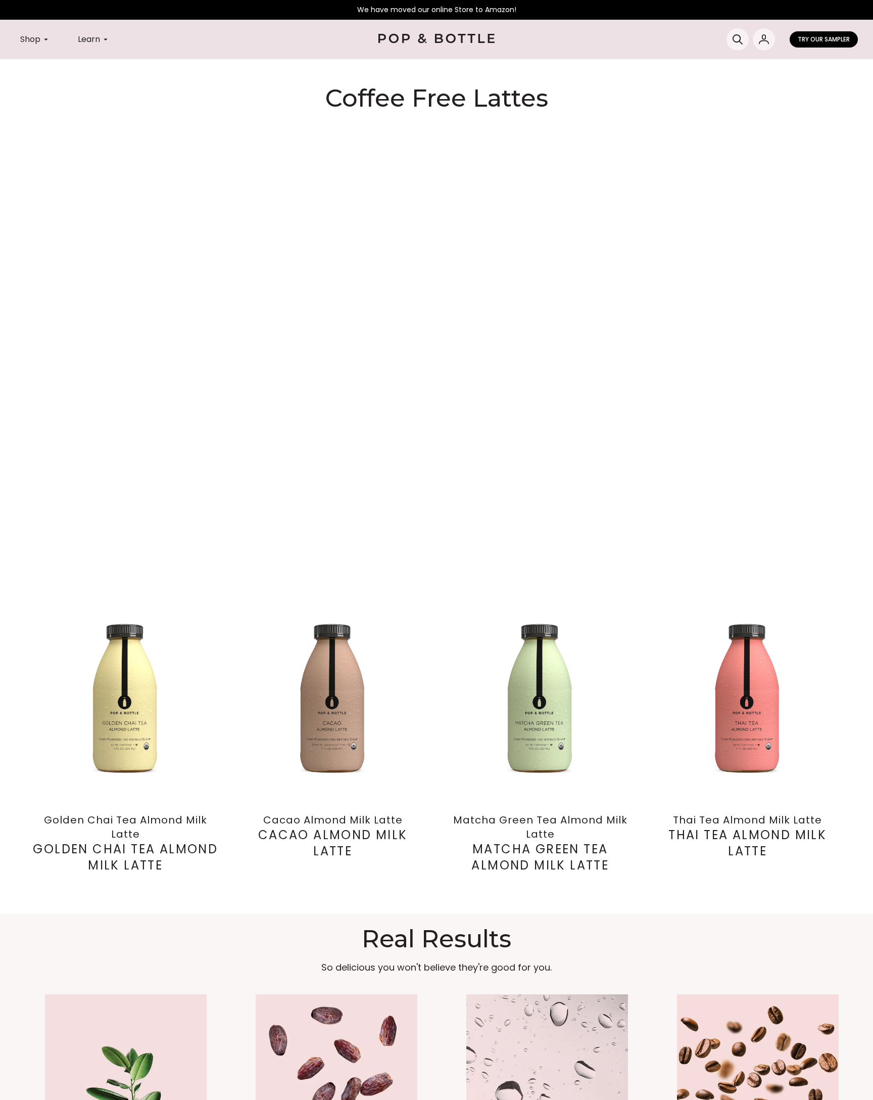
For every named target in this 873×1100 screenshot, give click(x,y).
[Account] (764, 39)
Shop (30, 39)
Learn (89, 39)
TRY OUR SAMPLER (824, 39)
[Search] (737, 39)
